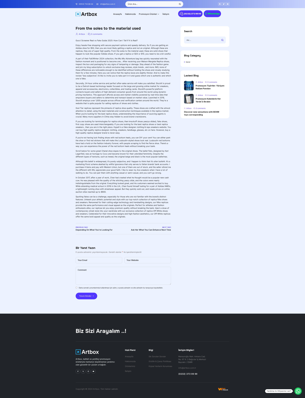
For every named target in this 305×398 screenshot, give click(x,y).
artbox (82, 34)
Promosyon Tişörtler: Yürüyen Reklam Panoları (210, 87)
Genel (188, 62)
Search (179, 4)
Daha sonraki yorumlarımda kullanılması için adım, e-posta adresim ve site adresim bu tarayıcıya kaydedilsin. (121, 288)
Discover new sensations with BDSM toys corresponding (201, 113)
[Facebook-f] (78, 371)
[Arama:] (205, 40)
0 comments (96, 34)
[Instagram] (88, 371)
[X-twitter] (83, 371)
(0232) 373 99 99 (187, 374)
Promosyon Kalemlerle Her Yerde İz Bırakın (208, 100)
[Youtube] (93, 371)
